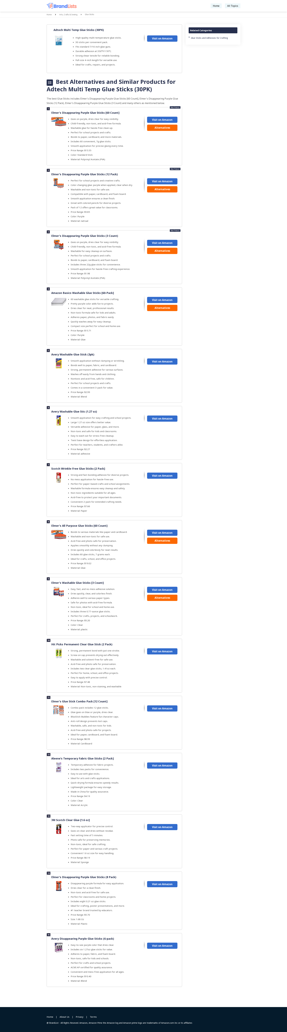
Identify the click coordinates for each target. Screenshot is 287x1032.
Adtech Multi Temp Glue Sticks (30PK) (79, 30)
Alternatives (162, 127)
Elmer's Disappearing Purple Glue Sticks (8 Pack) (83, 877)
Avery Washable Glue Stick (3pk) (72, 354)
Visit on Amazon (162, 38)
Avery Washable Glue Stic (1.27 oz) (74, 411)
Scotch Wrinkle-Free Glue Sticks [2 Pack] (78, 468)
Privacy (79, 1016)
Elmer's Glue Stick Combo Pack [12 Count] (79, 701)
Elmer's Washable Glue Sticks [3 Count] (77, 583)
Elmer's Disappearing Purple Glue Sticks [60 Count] (85, 112)
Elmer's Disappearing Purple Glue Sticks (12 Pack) (84, 174)
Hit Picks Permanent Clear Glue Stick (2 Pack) (81, 644)
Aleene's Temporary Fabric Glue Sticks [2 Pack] (82, 758)
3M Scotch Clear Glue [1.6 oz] (70, 820)
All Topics (232, 5)
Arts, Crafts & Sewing (68, 14)
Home (216, 5)
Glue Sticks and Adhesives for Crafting (209, 37)
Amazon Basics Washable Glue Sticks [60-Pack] (82, 293)
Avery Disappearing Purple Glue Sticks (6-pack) (82, 938)
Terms (93, 1016)
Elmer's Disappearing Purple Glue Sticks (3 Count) (84, 236)
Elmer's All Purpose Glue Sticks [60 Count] (79, 525)
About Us (64, 1016)
